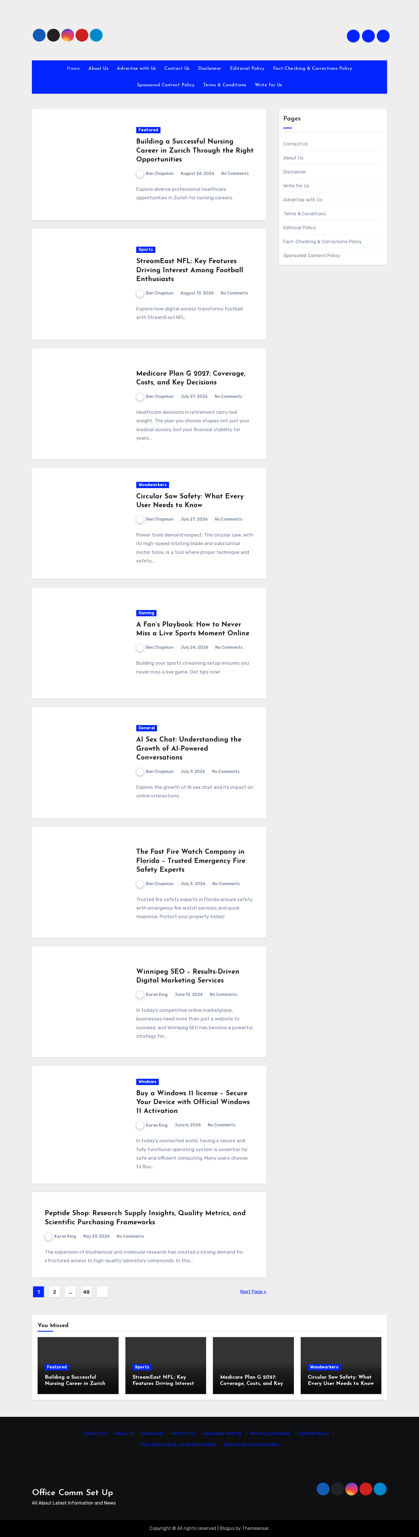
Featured (148, 130)
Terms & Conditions (224, 85)
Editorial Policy (247, 68)
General (147, 728)
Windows (147, 1081)
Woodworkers (153, 484)
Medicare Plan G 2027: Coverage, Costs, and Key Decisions (251, 1383)
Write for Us (268, 85)
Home (73, 68)
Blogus (227, 1528)
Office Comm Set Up (72, 1493)
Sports (146, 249)
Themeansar (255, 1528)
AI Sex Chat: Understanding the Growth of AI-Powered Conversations (188, 748)
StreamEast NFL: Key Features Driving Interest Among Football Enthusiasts (189, 270)
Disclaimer (209, 68)
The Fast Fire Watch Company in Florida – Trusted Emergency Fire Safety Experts (190, 861)
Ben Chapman (160, 173)
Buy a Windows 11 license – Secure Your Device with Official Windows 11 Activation (193, 1102)
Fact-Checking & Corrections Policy (312, 68)
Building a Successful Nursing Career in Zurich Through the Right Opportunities (195, 150)
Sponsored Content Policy (166, 85)
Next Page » (253, 1291)
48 (86, 1292)
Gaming (146, 613)
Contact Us (177, 68)
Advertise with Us (136, 68)
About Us (98, 68)
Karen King (157, 994)
